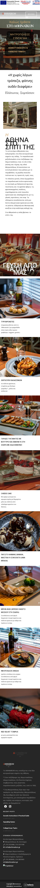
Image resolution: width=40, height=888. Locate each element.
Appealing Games (9, 822)
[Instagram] (10, 806)
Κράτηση (31, 14)
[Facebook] (5, 806)
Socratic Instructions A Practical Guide (16, 816)
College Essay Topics (10, 828)
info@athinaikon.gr (12, 847)
